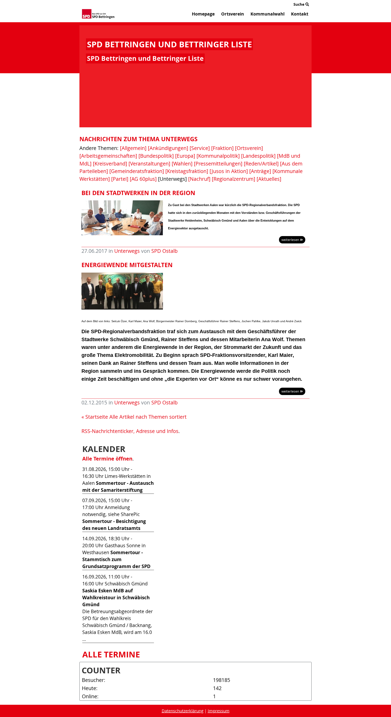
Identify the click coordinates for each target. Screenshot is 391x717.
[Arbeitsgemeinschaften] (108, 155)
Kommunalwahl (267, 14)
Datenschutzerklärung (182, 711)
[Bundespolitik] (156, 155)
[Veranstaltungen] (149, 163)
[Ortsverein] (249, 148)
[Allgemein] (133, 148)
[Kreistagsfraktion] (186, 171)
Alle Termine (111, 654)
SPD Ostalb (164, 251)
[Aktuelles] (269, 178)
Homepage (203, 14)
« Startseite (94, 416)
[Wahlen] (182, 163)
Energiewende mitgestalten (127, 265)
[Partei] (119, 178)
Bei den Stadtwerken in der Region (138, 193)
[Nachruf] (199, 178)
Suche (299, 4)
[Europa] (185, 155)
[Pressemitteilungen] (218, 163)
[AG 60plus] (143, 178)
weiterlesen (290, 240)
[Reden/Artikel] (261, 163)
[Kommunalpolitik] (218, 155)
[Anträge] (260, 171)
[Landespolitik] (258, 155)
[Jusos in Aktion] (229, 171)
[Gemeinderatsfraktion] (136, 171)
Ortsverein (232, 14)
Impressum (219, 711)
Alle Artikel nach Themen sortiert (148, 416)
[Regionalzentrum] (233, 178)
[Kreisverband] (110, 163)
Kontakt (299, 14)
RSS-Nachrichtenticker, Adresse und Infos (129, 431)
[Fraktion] (222, 148)
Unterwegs (127, 251)
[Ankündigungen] (168, 148)
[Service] (200, 148)
